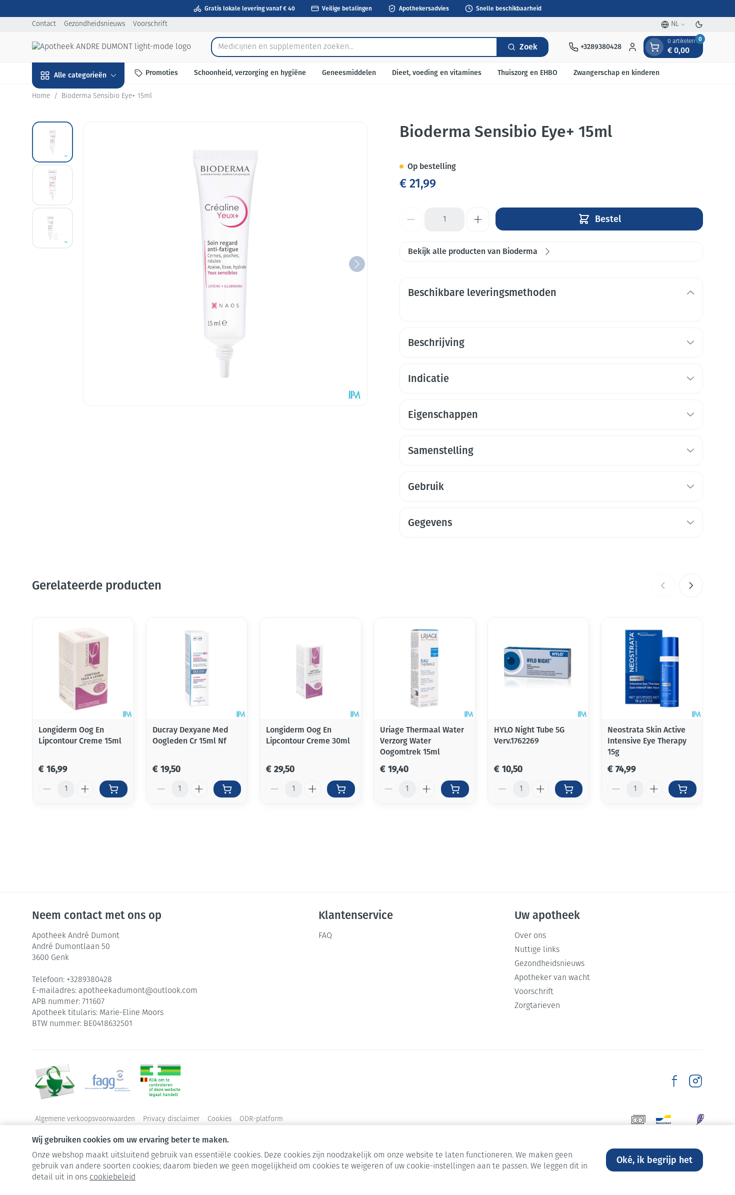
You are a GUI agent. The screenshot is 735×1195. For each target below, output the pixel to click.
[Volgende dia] (691, 586)
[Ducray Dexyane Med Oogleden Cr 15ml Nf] (197, 668)
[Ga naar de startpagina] (111, 47)
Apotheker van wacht (552, 978)
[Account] (633, 47)
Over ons (530, 936)
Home (41, 96)
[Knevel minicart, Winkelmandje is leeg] (655, 47)
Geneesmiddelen (349, 72)
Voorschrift (150, 24)
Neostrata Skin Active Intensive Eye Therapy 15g (647, 740)
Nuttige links (537, 950)
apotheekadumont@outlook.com (138, 991)
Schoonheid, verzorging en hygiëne (250, 72)
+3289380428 (89, 980)
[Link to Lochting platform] (700, 1120)
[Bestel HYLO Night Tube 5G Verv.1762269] (569, 789)
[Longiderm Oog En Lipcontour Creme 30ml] (310, 668)
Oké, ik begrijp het (654, 1160)
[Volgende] (357, 264)
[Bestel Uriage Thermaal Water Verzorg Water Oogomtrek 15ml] (455, 789)
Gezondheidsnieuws (94, 24)
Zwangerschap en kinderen (617, 72)
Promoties (162, 72)
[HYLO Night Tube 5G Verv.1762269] (538, 668)
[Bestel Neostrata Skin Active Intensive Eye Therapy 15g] (682, 789)
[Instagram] (695, 1081)
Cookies (220, 1119)
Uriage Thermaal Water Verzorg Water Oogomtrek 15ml (422, 740)
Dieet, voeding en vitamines (437, 72)
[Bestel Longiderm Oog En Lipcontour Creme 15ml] (114, 789)
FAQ (325, 936)
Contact (44, 24)
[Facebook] (674, 1081)
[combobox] (354, 47)
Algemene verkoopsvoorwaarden (85, 1119)
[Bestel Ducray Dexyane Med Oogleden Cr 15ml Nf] (228, 789)
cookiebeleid (113, 1178)
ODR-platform (261, 1119)
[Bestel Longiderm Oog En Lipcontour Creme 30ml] (341, 789)
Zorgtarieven (537, 1006)
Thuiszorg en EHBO (528, 72)
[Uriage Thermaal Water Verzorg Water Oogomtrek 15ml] (424, 668)
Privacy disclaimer (171, 1119)
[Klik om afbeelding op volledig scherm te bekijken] (225, 264)
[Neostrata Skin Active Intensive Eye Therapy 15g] (652, 668)
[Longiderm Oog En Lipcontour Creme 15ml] (83, 668)
